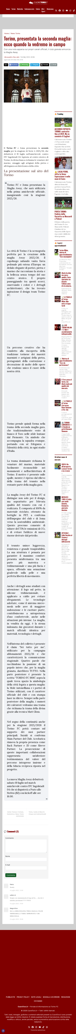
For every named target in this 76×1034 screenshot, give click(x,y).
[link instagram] (63, 10)
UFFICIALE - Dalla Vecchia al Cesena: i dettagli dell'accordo (67, 537)
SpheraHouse (41, 1030)
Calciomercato (29, 9)
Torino (13, 9)
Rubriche (20, 9)
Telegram (35, 64)
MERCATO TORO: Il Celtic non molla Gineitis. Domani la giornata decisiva (67, 503)
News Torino (15, 33)
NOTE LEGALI (36, 997)
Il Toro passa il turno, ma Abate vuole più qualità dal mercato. (67, 383)
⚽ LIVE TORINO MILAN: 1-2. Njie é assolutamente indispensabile (67, 329)
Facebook (15, 64)
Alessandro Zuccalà (11, 57)
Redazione (50, 9)
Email (54, 64)
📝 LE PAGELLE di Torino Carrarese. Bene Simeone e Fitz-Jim (67, 405)
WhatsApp (25, 64)
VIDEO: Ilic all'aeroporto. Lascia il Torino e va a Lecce (67, 467)
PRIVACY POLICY (23, 997)
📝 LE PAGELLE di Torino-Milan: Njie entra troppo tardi (67, 301)
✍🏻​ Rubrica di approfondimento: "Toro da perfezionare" (65, 361)
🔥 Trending (59, 114)
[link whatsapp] (70, 10)
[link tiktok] (74, 10)
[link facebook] (59, 10)
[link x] (56, 10)
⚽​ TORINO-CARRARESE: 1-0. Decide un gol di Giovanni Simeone (67, 426)
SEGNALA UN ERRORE (51, 997)
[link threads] (47, 1027)
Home (8, 9)
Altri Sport (43, 10)
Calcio (38, 9)
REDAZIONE (65, 997)
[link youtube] (67, 10)
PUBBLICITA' (10, 997)
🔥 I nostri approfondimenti (60, 244)
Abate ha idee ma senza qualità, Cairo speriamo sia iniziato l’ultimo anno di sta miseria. (66, 279)
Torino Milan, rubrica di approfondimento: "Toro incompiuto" (65, 253)
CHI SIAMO (38, 1001)
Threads (45, 64)
